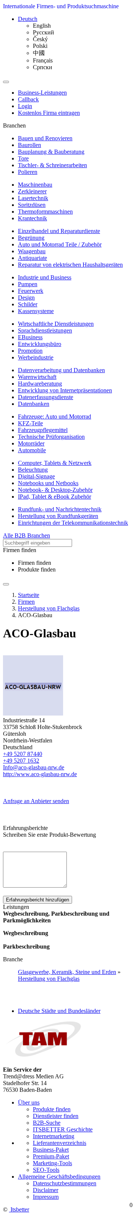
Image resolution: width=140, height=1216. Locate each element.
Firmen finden (34, 563)
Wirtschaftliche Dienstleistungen (56, 324)
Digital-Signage (36, 476)
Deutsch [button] (27, 19)
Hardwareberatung (40, 383)
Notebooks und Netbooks (48, 483)
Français (43, 60)
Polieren (27, 172)
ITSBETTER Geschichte (63, 1129)
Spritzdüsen (32, 205)
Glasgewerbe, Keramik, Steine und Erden (67, 972)
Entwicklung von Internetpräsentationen (65, 390)
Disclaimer (45, 1190)
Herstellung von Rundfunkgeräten (58, 516)
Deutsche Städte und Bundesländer (59, 1011)
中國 (39, 53)
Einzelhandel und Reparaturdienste (59, 231)
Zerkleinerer (32, 191)
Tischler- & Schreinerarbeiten (52, 165)
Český (40, 39)
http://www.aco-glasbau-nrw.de (40, 774)
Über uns (29, 1102)
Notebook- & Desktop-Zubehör (55, 490)
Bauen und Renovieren (45, 138)
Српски (42, 67)
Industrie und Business (44, 277)
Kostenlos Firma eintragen (49, 113)
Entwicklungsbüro (39, 344)
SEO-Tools (46, 1170)
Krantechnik (32, 218)
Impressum (46, 1197)
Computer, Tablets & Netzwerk (54, 463)
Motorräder (31, 443)
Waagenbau (32, 251)
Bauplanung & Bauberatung (51, 151)
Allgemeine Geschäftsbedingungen (59, 1176)
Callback (28, 99)
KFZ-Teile (30, 423)
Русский (43, 32)
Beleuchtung (33, 469)
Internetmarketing (53, 1136)
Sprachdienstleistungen (45, 330)
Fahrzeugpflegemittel (43, 430)
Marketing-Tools (52, 1163)
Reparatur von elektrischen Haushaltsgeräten (70, 264)
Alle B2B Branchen (26, 535)
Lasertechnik (33, 198)
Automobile (32, 450)
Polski (40, 46)
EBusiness (30, 337)
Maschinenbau (35, 184)
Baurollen (29, 145)
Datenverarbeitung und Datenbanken (61, 370)
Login (25, 106)
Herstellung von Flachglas (49, 978)
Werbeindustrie (35, 357)
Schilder (27, 304)
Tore (23, 158)
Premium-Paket (51, 1156)
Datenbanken (33, 404)
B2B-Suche (46, 1122)
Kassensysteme (36, 311)
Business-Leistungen (42, 92)
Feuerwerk (30, 291)
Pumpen (27, 284)
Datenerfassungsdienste (45, 397)
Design (26, 297)
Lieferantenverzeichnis (59, 1143)
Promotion (30, 350)
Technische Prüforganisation (51, 437)
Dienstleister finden (55, 1116)
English (42, 25)
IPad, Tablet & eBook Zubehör (54, 496)
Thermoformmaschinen (45, 211)
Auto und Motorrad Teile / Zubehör (60, 244)
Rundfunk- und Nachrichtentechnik (60, 509)
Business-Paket (51, 1149)
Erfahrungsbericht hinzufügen (37, 900)
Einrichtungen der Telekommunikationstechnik (73, 523)
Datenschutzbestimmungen (64, 1183)
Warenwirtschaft (37, 377)
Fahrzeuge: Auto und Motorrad (54, 416)
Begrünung (31, 238)
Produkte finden (37, 569)
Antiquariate (32, 258)
